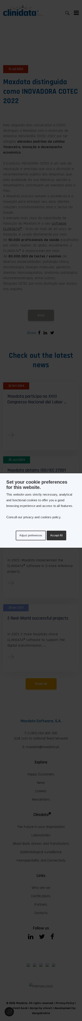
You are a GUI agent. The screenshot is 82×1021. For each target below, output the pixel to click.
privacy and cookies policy (41, 517)
